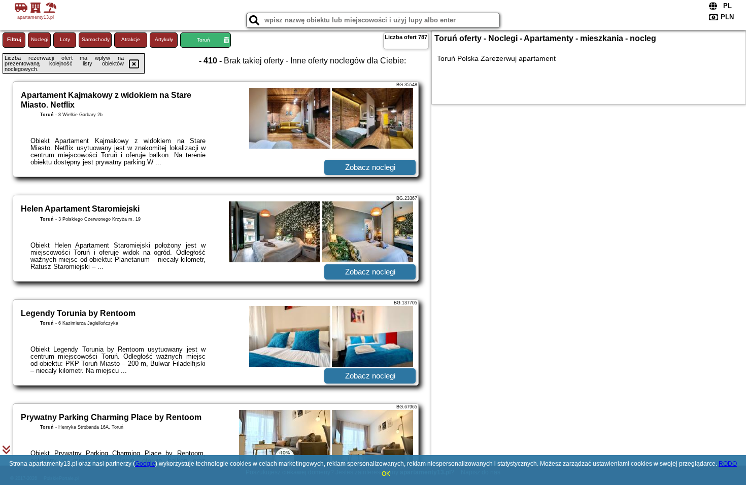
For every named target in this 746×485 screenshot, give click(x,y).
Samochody (96, 39)
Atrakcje (130, 39)
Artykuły (164, 39)
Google (145, 463)
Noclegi (39, 39)
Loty (65, 39)
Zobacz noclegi (370, 167)
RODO (728, 463)
